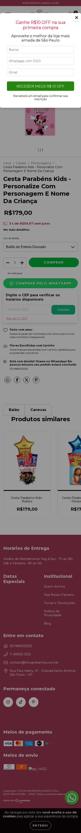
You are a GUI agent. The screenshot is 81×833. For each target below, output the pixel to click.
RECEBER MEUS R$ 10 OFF (40, 86)
